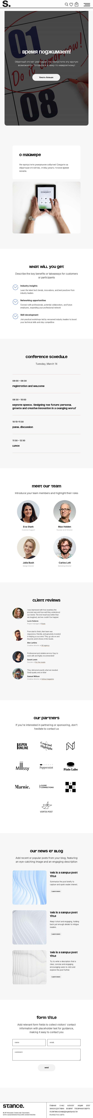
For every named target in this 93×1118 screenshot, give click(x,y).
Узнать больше (46, 520)
